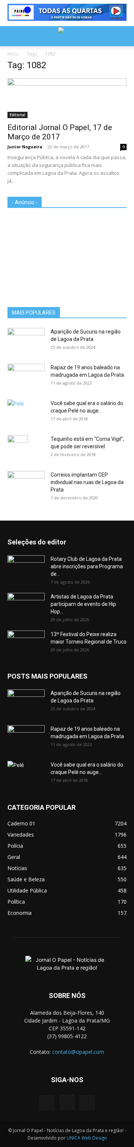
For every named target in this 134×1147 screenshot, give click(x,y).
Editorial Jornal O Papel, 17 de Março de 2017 (59, 132)
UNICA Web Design (87, 1138)
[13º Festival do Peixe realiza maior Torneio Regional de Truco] (26, 644)
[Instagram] (67, 1102)
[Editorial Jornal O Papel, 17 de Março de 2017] (67, 98)
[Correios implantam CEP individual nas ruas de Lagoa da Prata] (26, 484)
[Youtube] (87, 1102)
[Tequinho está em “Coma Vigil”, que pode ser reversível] (17, 448)
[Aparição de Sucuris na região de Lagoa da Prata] (26, 341)
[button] (13, 36)
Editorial (17, 114)
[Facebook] (46, 1102)
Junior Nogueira (24, 146)
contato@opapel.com (78, 1051)
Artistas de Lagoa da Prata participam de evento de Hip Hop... (83, 604)
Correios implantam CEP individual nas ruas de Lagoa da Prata (87, 482)
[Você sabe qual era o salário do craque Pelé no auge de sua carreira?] (26, 411)
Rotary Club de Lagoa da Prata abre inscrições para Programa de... (87, 566)
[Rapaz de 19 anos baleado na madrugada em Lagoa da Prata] (26, 377)
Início (13, 54)
